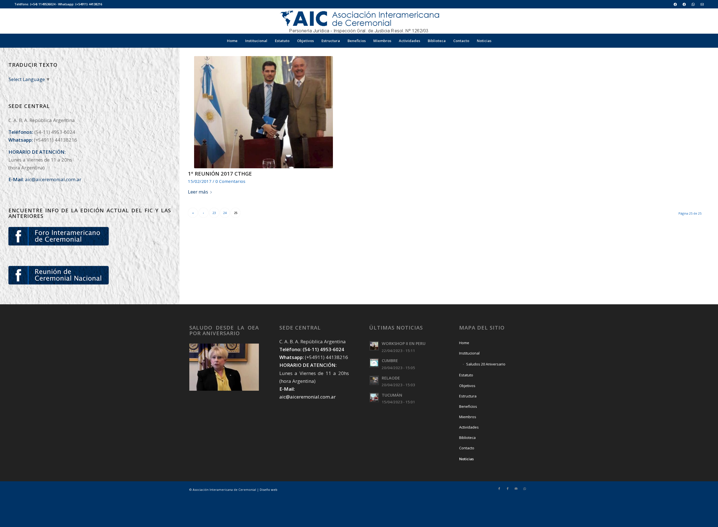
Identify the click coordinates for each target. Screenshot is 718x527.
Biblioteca (467, 437)
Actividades (469, 427)
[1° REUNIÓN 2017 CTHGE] (263, 112)
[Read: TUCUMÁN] (374, 397)
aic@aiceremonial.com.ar (53, 179)
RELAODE (391, 378)
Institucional (469, 353)
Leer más (198, 191)
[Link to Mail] (516, 488)
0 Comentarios (230, 181)
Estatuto (466, 375)
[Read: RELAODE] (374, 380)
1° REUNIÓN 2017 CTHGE (220, 173)
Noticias (466, 458)
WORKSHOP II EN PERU (403, 343)
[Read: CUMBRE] (374, 363)
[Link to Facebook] (499, 488)
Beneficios (468, 406)
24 (225, 213)
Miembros (467, 416)
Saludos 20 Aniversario (485, 364)
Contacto (466, 447)
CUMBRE (390, 360)
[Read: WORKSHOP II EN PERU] (374, 346)
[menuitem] (675, 4)
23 (214, 213)
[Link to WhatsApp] (524, 488)
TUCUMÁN (392, 395)
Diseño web (268, 489)
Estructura (468, 396)
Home (464, 342)
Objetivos (467, 385)
